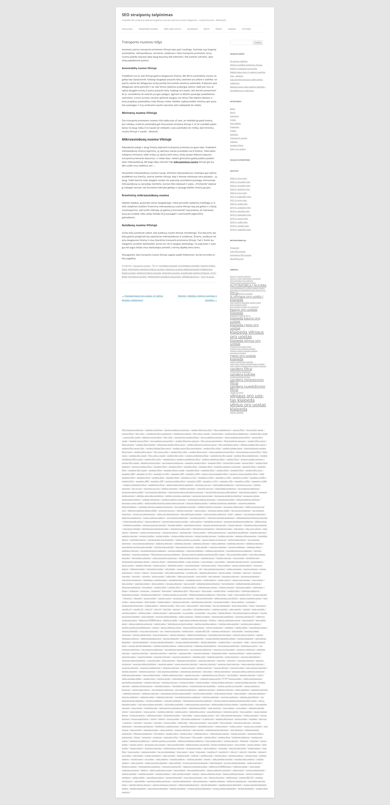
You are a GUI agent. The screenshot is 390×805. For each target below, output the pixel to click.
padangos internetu (164, 543)
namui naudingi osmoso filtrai (237, 437)
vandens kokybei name (232, 448)
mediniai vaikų (206, 755)
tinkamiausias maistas (207, 587)
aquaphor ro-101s (144, 474)
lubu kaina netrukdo (131, 528)
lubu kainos (239, 528)
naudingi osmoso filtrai (139, 441)
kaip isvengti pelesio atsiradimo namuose (186, 492)
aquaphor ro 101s (210, 481)
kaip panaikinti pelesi (238, 305)
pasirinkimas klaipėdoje (158, 788)
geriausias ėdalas (243, 587)
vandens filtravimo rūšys (201, 430)
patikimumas (187, 631)
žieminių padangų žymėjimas (177, 430)
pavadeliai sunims (194, 580)
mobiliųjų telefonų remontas (174, 499)
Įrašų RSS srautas (238, 251)
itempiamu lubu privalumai (255, 525)
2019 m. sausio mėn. (239, 218)
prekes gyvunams (234, 569)
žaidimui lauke (145, 613)
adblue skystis (261, 521)
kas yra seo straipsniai (240, 510)
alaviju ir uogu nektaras (239, 279)
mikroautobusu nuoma (186, 161)
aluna (251, 605)
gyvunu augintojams (140, 719)
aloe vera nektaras (245, 281)
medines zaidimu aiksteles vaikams (243, 351)
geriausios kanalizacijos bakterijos (238, 521)
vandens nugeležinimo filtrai (247, 388)
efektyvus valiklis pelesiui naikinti (251, 288)
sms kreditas (232, 675)
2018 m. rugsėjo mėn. (239, 225)
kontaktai (237, 572)
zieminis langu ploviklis (164, 547)
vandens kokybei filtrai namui (158, 448)
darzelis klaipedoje (171, 638)
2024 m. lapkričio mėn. (240, 189)
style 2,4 (148, 609)
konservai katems (137, 715)
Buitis (206, 29)
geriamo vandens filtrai (142, 466)
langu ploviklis (201, 547)
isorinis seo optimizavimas (144, 514)
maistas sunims (164, 598)
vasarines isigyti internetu (228, 664)
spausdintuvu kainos (258, 627)
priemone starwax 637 (244, 616)
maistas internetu (226, 587)
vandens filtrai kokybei (145, 444)
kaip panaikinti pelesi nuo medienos (244, 307)
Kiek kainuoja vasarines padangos (165, 554)
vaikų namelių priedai (181, 774)
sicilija (260, 675)
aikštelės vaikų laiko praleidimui (150, 496)
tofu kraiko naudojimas (174, 572)
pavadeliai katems (176, 580)
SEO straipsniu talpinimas (133, 430)
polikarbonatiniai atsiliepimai (248, 583)
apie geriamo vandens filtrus (187, 437)
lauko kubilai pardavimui (223, 485)
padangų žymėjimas (154, 430)
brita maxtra (182, 752)
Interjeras (234, 116)
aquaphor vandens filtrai (195, 463)
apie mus (247, 572)
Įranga (233, 119)
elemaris (176, 609)
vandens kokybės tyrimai (240, 377)
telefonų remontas (169, 488)
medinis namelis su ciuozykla (188, 539)
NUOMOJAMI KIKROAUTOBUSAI (195, 273)
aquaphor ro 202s (242, 481)
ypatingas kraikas (142, 583)
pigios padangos (218, 543)
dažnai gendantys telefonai (247, 499)
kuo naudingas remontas (185, 507)
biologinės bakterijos (250, 591)
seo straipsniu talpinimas (172, 463)
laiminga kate (185, 532)
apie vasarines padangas (168, 671)
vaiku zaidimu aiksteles (257, 366)
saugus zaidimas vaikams (154, 517)
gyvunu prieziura (251, 569)
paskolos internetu (258, 532)
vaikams (238, 514)
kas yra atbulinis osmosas (212, 437)
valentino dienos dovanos (243, 635)
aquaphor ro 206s (259, 481)
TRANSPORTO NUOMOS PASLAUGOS (164, 276)
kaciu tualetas (224, 565)
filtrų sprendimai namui (228, 444)
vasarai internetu (221, 667)
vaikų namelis (235, 609)
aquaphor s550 (157, 481)
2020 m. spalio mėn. (239, 204)
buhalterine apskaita (132, 525)
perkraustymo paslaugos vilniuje (135, 561)
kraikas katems (151, 605)
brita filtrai (234, 288)
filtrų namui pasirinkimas (211, 441)
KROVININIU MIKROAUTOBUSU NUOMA (146, 269)
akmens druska (163, 678)
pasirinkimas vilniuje (192, 525)
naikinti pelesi (160, 624)
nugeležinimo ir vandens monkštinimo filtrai (181, 459)
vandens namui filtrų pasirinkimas (187, 448)
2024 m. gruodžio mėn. (240, 185)
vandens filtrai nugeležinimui (246, 455)
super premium (192, 561)
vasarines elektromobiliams (133, 660)
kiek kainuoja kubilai (226, 499)
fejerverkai (166, 591)
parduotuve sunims (249, 646)
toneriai (155, 627)
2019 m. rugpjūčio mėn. (240, 207)
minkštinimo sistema (182, 433)
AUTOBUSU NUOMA (168, 265)
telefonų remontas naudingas (177, 496)
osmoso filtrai (238, 430)
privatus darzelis (235, 525)
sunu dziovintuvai (192, 565)
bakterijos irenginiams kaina (195, 766)
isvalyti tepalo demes (237, 539)
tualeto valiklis (241, 627)
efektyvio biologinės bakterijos (202, 594)
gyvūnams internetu (180, 602)
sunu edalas (220, 561)
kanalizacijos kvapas (130, 594)
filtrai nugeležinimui (222, 430)
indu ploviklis (237, 631)
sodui (230, 594)
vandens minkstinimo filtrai (247, 381)
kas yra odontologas (221, 605)
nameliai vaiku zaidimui (244, 759)
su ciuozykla (188, 613)
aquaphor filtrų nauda (137, 470)
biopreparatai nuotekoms (222, 616)
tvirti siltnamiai (228, 583)
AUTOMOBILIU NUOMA (189, 265)
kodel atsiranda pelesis (133, 521)
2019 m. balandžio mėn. (240, 215)
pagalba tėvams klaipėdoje (192, 638)
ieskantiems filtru (180, 591)
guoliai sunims (159, 565)
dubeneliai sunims (175, 565)
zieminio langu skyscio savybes (175, 521)
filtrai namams (128, 444)
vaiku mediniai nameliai (222, 759)
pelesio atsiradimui (222, 671)
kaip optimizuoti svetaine (191, 514)
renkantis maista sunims (210, 678)
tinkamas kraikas (167, 605)
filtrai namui (195, 591)
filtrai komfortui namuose (235, 441)
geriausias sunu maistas (183, 598)
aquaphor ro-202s (206, 477)
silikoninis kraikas (137, 569)
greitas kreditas (162, 536)
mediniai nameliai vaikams (165, 646)
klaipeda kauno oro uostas (245, 320)
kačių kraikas (150, 602)
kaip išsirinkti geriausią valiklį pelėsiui (221, 492)
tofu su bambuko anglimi (237, 554)
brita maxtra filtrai (239, 605)
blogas (125, 591)
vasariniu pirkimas (236, 653)
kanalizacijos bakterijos (151, 594)
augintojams (258, 587)
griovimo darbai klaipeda (166, 616)
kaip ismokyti (127, 583)
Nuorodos (192, 29)
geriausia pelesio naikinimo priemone (248, 671)
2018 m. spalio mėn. (239, 222)
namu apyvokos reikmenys (215, 514)
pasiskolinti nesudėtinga (238, 532)
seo (161, 631)
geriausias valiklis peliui (233, 507)
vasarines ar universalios (224, 649)
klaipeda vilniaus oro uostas (247, 334)
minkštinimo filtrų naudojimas (159, 433)
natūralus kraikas (148, 752)
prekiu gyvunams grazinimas (164, 558)
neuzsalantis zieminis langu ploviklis (137, 547)
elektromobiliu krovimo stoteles (225, 704)
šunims (137, 572)
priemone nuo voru (203, 485)
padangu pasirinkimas (215, 550)
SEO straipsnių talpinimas (147, 14)
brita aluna (260, 605)
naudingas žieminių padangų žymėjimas (156, 507)
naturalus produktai (238, 353)
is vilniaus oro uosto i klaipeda (246, 298)
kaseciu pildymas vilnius (171, 627)
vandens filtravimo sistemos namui (202, 444)
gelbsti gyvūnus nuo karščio (226, 598)
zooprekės (250, 602)
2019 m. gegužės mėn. (240, 211)
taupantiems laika (219, 653)
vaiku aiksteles (247, 362)
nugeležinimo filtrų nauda (221, 455)
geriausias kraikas (221, 602)
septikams (229, 627)
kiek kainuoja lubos (224, 528)
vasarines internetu (140, 653)
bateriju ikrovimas (172, 631)
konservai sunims (209, 565)
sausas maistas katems (242, 565)
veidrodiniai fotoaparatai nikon (185, 678)
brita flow (167, 609)
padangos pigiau (254, 547)
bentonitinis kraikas (155, 569)
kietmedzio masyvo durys (240, 316)
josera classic (200, 510)
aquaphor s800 (128, 474)
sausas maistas (136, 602)
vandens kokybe (242, 374)
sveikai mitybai (236, 362)
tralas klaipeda (147, 616)
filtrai (234, 293)
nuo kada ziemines (198, 517)
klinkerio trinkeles (202, 616)
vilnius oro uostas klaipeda (248, 407)
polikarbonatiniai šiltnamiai (208, 583)
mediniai (195, 755)
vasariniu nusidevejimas (150, 667)
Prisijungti (234, 247)
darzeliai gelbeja (175, 525)
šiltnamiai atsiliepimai (131, 587)
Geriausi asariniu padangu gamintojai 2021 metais (203, 554)
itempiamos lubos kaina (181, 528)
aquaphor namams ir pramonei (227, 466)
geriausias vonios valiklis (132, 503)
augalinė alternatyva (208, 572)
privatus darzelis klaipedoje (140, 646)
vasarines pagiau (165, 664)
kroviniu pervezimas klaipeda (195, 763)
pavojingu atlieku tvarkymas (159, 781)
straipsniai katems (170, 532)
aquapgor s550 (177, 474)
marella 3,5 (138, 609)
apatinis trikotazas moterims (164, 785)
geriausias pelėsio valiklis (132, 492)
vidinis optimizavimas (217, 532)
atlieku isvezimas (185, 646)
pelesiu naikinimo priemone (140, 624)
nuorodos (126, 576)
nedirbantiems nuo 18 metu (213, 675)
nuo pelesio (237, 642)
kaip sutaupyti (214, 576)
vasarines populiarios (181, 656)
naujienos (257, 572)
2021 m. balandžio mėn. (240, 196)
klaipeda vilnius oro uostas (245, 342)
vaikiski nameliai (160, 613)
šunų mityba (240, 744)
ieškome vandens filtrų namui (252, 444)
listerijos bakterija (152, 521)
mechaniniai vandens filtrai (240, 347)
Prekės (219, 29)
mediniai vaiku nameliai (229, 624)
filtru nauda (207, 591)
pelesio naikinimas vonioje (229, 620)
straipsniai (133, 591)
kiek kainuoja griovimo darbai (180, 624)
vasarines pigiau (129, 656)
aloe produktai (255, 279)
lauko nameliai (258, 609)
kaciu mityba (238, 558)
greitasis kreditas (147, 536)
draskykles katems (138, 539)
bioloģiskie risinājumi (213, 521)
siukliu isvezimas (186, 616)
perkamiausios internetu (201, 602)
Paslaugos (127, 29)
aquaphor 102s (226, 481)
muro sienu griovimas (149, 631)
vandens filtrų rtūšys (212, 448)
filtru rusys (180, 605)
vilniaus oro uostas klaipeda (247, 398)
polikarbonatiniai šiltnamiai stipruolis (251, 517)
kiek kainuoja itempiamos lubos (155, 528)
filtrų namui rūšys (161, 452)
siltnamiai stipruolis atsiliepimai (221, 517)
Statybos (246, 29)
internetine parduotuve (131, 580)
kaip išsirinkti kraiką (237, 748)
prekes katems (210, 580)
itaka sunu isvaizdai (186, 576)
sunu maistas (207, 561)
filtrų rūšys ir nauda (201, 433)
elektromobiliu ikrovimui (189, 558)
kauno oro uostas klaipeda (243, 311)
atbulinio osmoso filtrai (152, 437)
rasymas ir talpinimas (246, 649)
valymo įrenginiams (214, 627)
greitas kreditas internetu (182, 536)
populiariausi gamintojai (191, 671)
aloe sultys (234, 281)
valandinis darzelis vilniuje (238, 561)
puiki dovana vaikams (248, 492)
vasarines (172, 653)
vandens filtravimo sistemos (187, 441)
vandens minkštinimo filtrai (197, 455)
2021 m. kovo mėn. (238, 200)
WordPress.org (236, 258)
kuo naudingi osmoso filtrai (162, 441)
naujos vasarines (253, 653)
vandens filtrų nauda (259, 433)
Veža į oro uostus (172, 29)
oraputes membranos (220, 631)
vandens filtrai (241, 369)
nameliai (246, 609)
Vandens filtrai (236, 145)
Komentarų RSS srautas (240, 255)
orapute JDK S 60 (202, 631)
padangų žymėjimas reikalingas (223, 503)
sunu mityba (201, 576)
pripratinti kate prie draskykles (161, 539)
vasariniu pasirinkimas (250, 656)
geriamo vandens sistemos (252, 459)
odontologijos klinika (175, 561)
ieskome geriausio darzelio (214, 525)
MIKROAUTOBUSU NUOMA (149, 273)
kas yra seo (137, 488)
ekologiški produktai (238, 290)
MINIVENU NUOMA (171, 273)
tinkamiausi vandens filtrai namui (171, 444)
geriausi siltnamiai (174, 583)
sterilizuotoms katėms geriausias (202, 499)
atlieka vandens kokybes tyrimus (243, 283)
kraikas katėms (164, 602)
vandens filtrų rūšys (179, 452)
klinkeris (212, 620)
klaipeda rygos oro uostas (244, 326)
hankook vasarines (215, 656)
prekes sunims (224, 580)
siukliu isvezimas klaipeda (156, 763)
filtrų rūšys (139, 433)
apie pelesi (207, 671)
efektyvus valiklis (170, 620)
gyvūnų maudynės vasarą (250, 598)
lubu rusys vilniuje (253, 528)
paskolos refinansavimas (245, 536)
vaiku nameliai (258, 364)
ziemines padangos (237, 547)
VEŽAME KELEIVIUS (190, 276)
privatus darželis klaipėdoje (162, 642)
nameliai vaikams (129, 613)
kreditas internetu (225, 536)
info (200, 569)
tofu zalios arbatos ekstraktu (150, 704)
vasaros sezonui (188, 667)
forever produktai (245, 294)
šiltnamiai (127, 598)
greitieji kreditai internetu (205, 536)
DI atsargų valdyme (239, 61)
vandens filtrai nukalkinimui (236, 433)
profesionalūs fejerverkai (132, 605)
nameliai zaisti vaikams (250, 624)
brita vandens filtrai (242, 594)
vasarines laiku (185, 653)
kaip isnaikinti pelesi (238, 303)
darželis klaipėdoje (245, 638)
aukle (246, 642)
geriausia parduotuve (250, 576)
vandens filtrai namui (256, 441)
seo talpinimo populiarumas (176, 649)
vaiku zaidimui (196, 521)
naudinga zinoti (198, 656)
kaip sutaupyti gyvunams (214, 569)
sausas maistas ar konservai (214, 539)
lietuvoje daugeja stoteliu (197, 503)
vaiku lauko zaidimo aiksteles (241, 364)
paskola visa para (192, 675)
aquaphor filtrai (214, 463)
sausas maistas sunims (187, 569)
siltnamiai (134, 532)
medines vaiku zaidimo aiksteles (242, 349)
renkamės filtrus (189, 587)
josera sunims (128, 565)
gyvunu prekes (199, 532)
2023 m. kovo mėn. (238, 193)
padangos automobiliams (205, 646)
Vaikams (232, 29)
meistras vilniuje (158, 561)
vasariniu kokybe (145, 656)
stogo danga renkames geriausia (193, 620)
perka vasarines (232, 656)
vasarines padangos (218, 547)
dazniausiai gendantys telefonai (228, 496)
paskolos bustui (207, 558)
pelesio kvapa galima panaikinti (180, 485)
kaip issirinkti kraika (204, 598)
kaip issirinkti (189, 583)
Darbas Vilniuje (224, 613)
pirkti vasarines (168, 660)
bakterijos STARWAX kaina (150, 620)
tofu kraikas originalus (141, 558)
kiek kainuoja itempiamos (203, 528)
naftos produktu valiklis (131, 678)
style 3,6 (157, 609)
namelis (207, 759)
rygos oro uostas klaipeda (243, 357)
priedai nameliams (153, 755)
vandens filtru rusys (254, 470)
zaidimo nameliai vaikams (206, 624)
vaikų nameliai (169, 755)
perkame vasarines (147, 671)
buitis (230, 514)
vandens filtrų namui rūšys (133, 448)
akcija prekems (158, 583)
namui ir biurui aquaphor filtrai (215, 474)
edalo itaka (171, 576)
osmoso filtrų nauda (254, 430)
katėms (145, 572)
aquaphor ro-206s (257, 477)
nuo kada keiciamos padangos (153, 550)
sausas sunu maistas (241, 580)
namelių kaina (221, 755)
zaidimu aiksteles (236, 412)
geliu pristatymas (160, 635)
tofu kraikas (170, 569)
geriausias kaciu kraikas (202, 496)
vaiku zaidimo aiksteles (239, 366)
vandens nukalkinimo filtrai (213, 459)
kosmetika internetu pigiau (219, 635)
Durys (232, 112)
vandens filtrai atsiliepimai (240, 372)
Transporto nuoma (148, 29)
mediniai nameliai (219, 609)
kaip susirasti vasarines (256, 667)
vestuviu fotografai (130, 631)
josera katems (257, 561)
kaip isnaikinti (248, 620)
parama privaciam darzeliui (154, 525)
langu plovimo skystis (185, 547)
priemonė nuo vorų (244, 485)
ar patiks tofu (191, 572)
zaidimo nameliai (129, 774)
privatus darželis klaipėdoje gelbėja (221, 638)
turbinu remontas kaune (150, 532)
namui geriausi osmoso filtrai (248, 452)
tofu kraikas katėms (202, 609)
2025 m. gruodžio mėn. (240, 182)
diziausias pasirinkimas (187, 660)
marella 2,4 (126, 609)
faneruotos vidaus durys (256, 290)
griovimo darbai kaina (142, 635)
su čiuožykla (200, 613)
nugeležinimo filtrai (156, 485)
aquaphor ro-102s (161, 474)
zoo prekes (187, 609)
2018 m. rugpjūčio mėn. (240, 229)
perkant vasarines (204, 667)
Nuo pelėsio (235, 123)
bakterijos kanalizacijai (131, 517)
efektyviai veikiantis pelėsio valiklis (142, 510)
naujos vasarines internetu (186, 664)
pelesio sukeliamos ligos (172, 675)
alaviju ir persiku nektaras (240, 276)
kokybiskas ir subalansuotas (155, 580)
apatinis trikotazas (177, 635)
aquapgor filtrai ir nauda (174, 470)
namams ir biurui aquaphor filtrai (244, 474)
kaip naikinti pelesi (253, 303)
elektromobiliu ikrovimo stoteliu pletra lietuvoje (164, 503)
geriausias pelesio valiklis (218, 510)
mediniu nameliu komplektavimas (136, 627)
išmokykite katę (252, 558)
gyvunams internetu (230, 576)
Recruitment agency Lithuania (245, 613)
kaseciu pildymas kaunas (193, 627)
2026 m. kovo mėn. (238, 178)
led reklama (147, 587)
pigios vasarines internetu (252, 664)
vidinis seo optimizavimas (168, 514)
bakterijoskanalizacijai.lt (151, 638)
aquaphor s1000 (193, 474)
